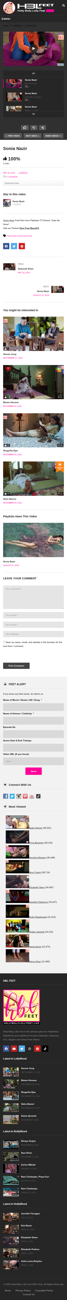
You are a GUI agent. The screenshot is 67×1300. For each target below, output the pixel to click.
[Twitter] (22, 1048)
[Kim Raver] (11, 1229)
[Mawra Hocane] (33, 382)
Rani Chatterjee (29, 1188)
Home (8, 1290)
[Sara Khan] (11, 1156)
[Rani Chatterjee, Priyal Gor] (11, 1180)
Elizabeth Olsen (29, 1237)
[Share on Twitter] (14, 246)
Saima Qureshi (28, 1116)
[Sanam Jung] (33, 334)
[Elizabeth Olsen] (11, 1241)
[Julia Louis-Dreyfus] (11, 1264)
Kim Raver (26, 1225)
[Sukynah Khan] (33, 268)
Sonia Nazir (31, 80)
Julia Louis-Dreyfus (31, 1261)
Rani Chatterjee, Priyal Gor (35, 1176)
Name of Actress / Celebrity (18, 713)
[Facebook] (6, 1048)
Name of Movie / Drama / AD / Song (22, 700)
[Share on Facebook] (6, 246)
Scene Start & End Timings (17, 740)
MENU (7, 19)
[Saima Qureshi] (11, 1119)
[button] (33, 48)
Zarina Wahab (28, 1164)
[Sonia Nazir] (14, 83)
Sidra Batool (9, 499)
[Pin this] (22, 246)
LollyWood (22, 173)
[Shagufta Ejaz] (33, 430)
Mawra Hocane (11, 402)
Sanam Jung (9, 354)
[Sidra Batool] (33, 478)
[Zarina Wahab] (11, 1168)
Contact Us (29, 1294)
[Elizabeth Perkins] (11, 1252)
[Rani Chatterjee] (11, 1192)
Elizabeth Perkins (30, 1249)
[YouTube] (14, 1048)
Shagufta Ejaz (10, 450)
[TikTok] (45, 1048)
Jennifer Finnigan (30, 1213)
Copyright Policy (44, 1290)
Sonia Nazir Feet (25, 236)
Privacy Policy (23, 1290)
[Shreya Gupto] (11, 1144)
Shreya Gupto (28, 1141)
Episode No (9, 727)
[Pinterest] (37, 1048)
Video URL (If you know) (16, 754)
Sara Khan (26, 1153)
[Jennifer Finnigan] (11, 1217)
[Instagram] (29, 1048)
